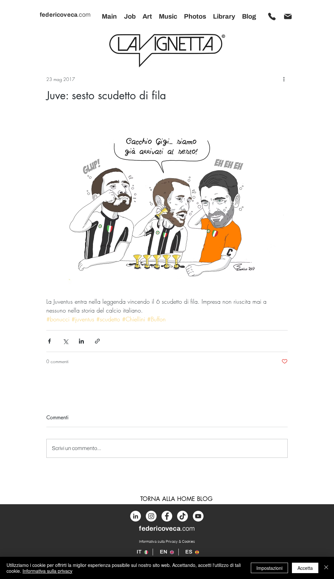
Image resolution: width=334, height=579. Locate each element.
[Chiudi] (326, 568)
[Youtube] (198, 516)
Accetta (305, 568)
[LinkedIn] (135, 516)
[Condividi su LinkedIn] (81, 341)
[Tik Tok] (182, 516)
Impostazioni (269, 568)
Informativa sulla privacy (47, 571)
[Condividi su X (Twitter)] (65, 341)
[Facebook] (166, 516)
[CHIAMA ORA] (271, 16)
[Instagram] (151, 516)
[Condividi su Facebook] (49, 341)
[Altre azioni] (284, 79)
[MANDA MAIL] (287, 16)
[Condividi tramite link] (97, 341)
